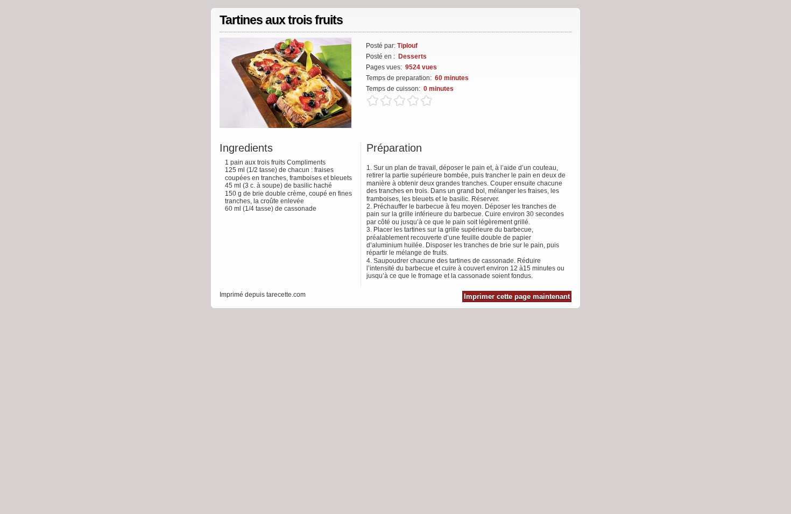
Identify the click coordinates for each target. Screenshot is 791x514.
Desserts (412, 56)
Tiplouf (407, 45)
